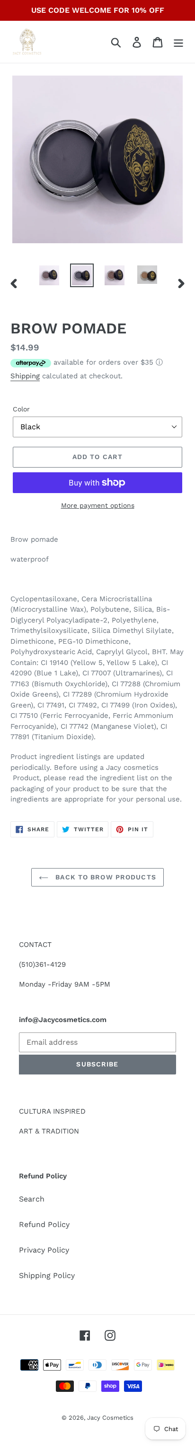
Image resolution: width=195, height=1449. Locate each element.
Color (21, 409)
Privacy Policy (44, 1249)
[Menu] (178, 41)
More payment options (97, 505)
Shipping (25, 376)
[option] (49, 275)
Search (31, 1198)
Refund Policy (44, 1224)
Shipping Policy (47, 1275)
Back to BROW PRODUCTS (104, 877)
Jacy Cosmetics (110, 1417)
